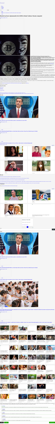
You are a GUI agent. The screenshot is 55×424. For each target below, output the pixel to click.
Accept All (6, 422)
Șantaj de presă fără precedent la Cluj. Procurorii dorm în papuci (9, 185)
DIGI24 (2, 6)
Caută (0, 228)
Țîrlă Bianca (1, 17)
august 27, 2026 (5, 132)
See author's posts (2, 90)
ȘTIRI (2, 129)
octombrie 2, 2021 (5, 17)
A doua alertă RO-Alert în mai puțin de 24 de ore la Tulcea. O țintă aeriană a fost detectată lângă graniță (16, 279)
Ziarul (2, 3)
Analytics (4, 412)
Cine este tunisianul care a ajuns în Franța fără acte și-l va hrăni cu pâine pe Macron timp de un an (12, 92)
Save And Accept (52, 422)
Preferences (4, 415)
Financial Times (52, 63)
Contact (2, 8)
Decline (2, 422)
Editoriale (2, 7)
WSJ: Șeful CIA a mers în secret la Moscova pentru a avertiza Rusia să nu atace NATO (13, 120)
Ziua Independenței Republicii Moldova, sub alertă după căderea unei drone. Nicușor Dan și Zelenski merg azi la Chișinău (19, 131)
